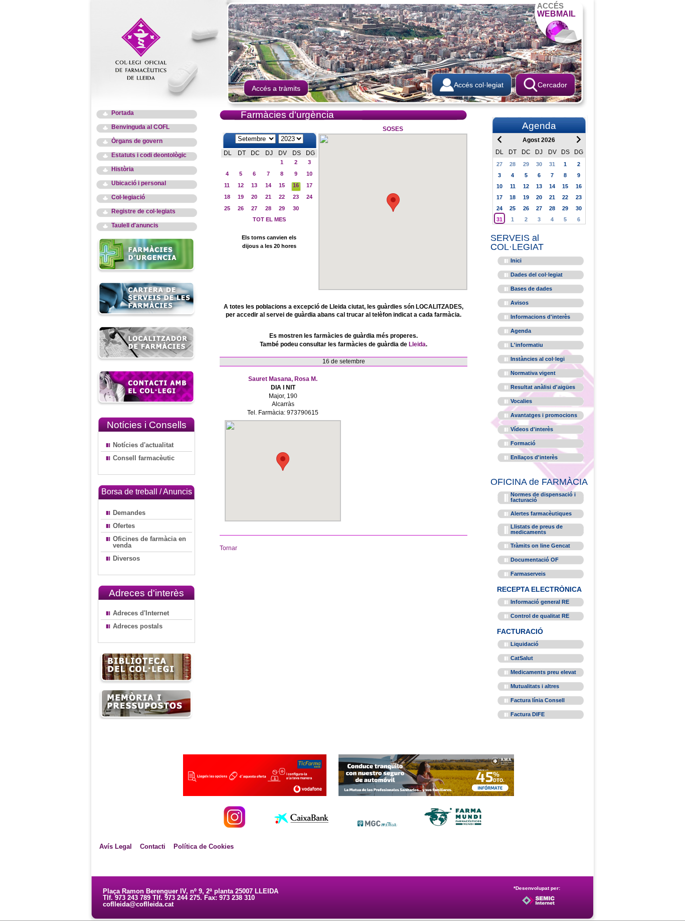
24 (309, 197)
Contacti (152, 846)
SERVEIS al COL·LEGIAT (517, 242)
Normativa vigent (533, 373)
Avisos (519, 303)
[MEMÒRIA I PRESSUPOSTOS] (146, 704)
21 (268, 197)
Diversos (126, 558)
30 (296, 208)
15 (282, 185)
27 (254, 208)
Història (122, 169)
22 (282, 197)
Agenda (520, 331)
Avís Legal (115, 846)
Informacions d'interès (540, 317)
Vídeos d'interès (531, 429)
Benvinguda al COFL (140, 127)
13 (254, 185)
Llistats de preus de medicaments (536, 529)
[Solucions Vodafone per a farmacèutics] (254, 793)
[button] (393, 202)
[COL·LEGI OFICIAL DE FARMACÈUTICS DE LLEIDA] (146, 48)
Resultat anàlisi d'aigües (542, 387)
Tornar (228, 548)
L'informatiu (526, 345)
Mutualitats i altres (534, 686)
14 (268, 185)
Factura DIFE (527, 714)
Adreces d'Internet (141, 613)
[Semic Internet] (554, 905)
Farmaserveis (528, 574)
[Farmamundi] (453, 825)
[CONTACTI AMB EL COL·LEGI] (147, 404)
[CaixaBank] (301, 825)
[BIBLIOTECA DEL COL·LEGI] (146, 668)
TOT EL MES (269, 219)
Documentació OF (534, 560)
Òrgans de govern (136, 141)
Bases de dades (531, 289)
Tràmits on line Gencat (540, 546)
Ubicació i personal (138, 183)
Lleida (417, 344)
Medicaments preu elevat (543, 672)
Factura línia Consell (537, 700)
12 (241, 185)
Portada (122, 113)
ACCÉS (556, 10)
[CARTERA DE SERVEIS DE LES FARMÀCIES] (147, 315)
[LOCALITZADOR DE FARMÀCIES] (147, 359)
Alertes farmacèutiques (541, 513)
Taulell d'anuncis (134, 225)
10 (309, 174)
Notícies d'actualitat (143, 445)
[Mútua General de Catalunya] (377, 825)
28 (268, 208)
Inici (516, 260)
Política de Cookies (204, 846)
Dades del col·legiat (536, 275)
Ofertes (124, 525)
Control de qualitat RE (539, 616)
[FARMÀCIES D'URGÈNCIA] (147, 271)
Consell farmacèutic (144, 458)
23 (296, 197)
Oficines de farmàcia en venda (149, 542)
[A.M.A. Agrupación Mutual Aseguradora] (426, 793)
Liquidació (524, 644)
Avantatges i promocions (543, 415)
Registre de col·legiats (143, 211)
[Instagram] (234, 825)
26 (241, 208)
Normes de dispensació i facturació (543, 497)
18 (227, 197)
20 (254, 197)
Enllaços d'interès (534, 457)
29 (282, 208)
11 (227, 185)
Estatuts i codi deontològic (149, 155)
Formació (523, 443)
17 (309, 185)
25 (227, 208)
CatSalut (521, 658)
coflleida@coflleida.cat (138, 904)
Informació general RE (539, 602)
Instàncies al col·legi (537, 359)
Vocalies (521, 401)
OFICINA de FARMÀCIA (539, 481)
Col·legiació (128, 197)
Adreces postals (137, 626)
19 (241, 197)
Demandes (129, 512)
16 (296, 185)
